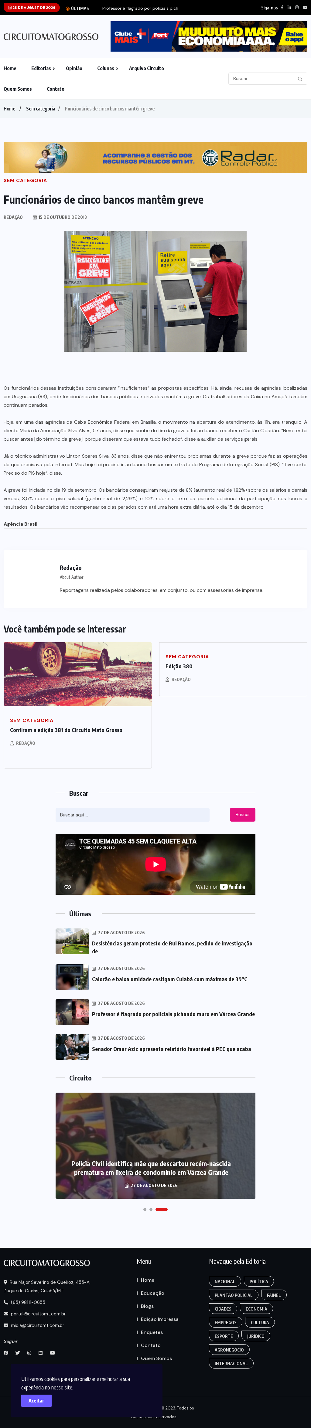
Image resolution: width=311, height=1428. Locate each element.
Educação (152, 1293)
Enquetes (152, 1332)
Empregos (226, 1322)
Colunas (105, 68)
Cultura (260, 1322)
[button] (144, 1209)
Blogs (147, 1306)
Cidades (223, 1308)
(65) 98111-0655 (27, 1302)
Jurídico (256, 1336)
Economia (256, 1308)
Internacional (231, 1363)
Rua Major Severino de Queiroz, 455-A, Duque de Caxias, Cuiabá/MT (47, 1286)
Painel (274, 1295)
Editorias (41, 68)
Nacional (225, 1281)
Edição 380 (179, 666)
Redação (25, 743)
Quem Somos (18, 89)
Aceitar (36, 1401)
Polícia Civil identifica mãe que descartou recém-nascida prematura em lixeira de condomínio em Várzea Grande (151, 1167)
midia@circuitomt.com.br (37, 1325)
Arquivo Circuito (146, 68)
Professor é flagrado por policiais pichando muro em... (156, 8)
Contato (55, 89)
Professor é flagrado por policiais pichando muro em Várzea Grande (173, 1013)
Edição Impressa (160, 1319)
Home (10, 68)
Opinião (74, 68)
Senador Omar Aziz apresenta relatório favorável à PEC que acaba (171, 1048)
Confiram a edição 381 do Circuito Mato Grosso (66, 729)
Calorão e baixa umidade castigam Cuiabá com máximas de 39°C (169, 978)
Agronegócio (229, 1349)
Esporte (224, 1336)
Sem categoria (40, 109)
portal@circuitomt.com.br (38, 1314)
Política (259, 1281)
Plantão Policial (234, 1295)
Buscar (243, 815)
